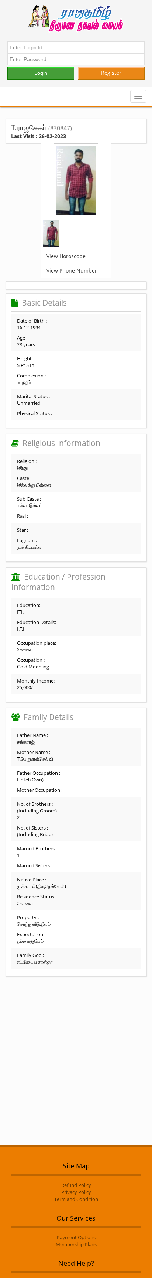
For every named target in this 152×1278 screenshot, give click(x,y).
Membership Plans (76, 1244)
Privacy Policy (76, 1192)
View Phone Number (71, 270)
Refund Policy (76, 1185)
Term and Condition (76, 1199)
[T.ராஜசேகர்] (76, 180)
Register (111, 72)
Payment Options (76, 1237)
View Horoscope (66, 256)
